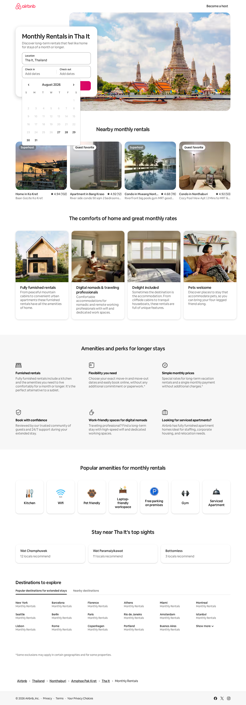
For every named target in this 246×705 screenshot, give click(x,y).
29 (73, 132)
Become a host (217, 6)
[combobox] (56, 60)
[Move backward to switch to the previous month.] (29, 85)
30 (28, 140)
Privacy (47, 698)
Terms (60, 698)
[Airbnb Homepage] (25, 6)
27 (58, 132)
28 (66, 132)
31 (36, 140)
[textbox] (39, 73)
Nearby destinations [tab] (86, 590)
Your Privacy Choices (80, 698)
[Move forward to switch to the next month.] (73, 85)
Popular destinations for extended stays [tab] (41, 590)
